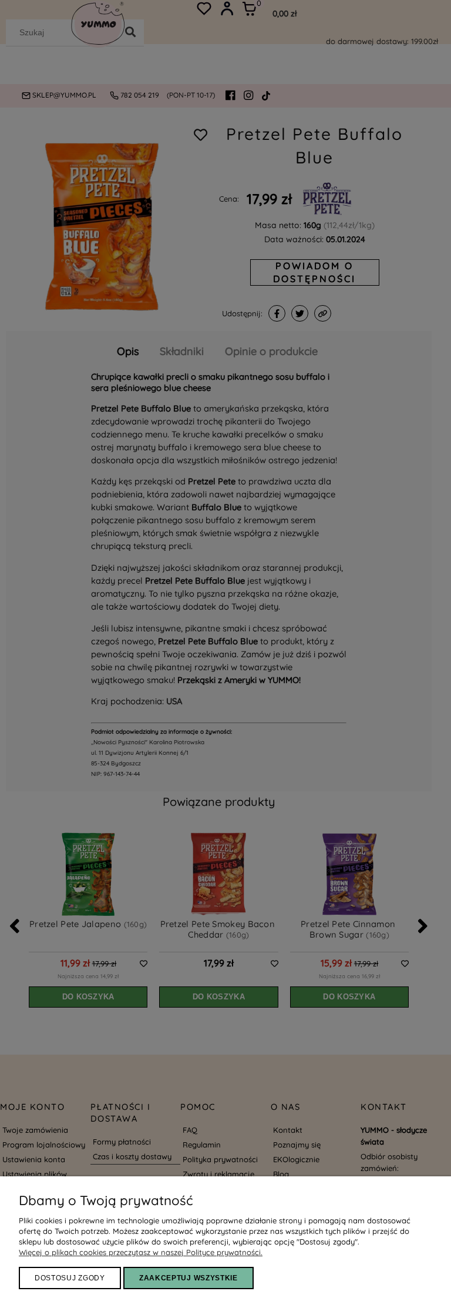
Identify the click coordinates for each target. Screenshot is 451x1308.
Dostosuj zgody (70, 1278)
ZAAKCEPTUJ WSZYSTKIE (188, 1278)
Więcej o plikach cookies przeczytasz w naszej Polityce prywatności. (140, 1252)
